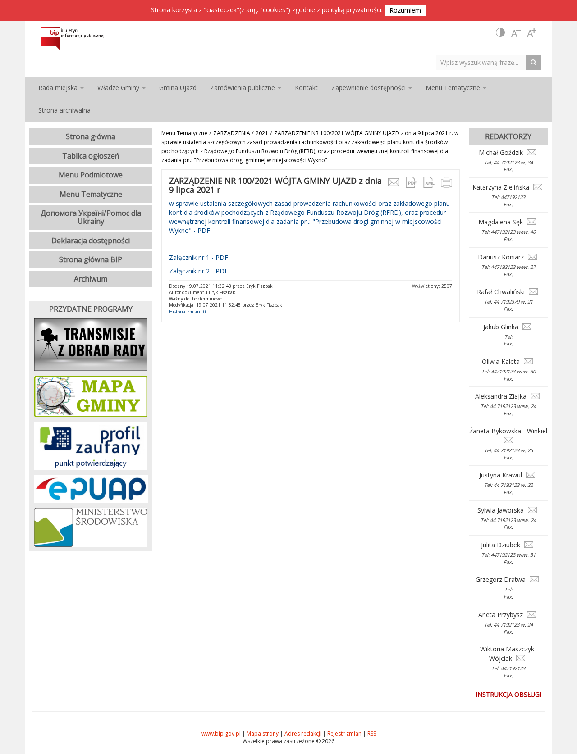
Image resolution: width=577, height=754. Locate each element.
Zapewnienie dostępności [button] (369, 87)
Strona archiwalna (64, 110)
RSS (371, 733)
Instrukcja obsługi (508, 694)
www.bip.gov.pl (221, 733)
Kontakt (306, 87)
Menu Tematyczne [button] (454, 87)
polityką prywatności (351, 9)
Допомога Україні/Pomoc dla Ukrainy (91, 217)
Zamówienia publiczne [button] (243, 87)
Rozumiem (405, 10)
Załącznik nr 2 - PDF (198, 271)
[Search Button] (535, 62)
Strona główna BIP (90, 259)
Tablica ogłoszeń (90, 156)
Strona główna (90, 136)
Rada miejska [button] (58, 87)
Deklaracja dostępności (90, 240)
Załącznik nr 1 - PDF (198, 257)
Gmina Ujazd (178, 87)
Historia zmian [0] (188, 312)
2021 (262, 133)
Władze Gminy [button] (119, 87)
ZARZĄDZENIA (232, 133)
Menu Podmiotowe (91, 175)
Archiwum (90, 279)
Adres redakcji (302, 733)
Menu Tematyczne (184, 133)
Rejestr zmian (344, 733)
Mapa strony (263, 733)
